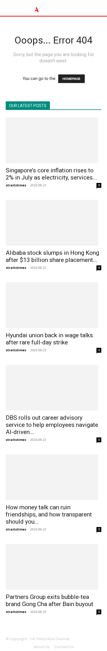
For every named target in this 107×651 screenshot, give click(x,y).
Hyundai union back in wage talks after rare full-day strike (49, 339)
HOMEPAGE (71, 79)
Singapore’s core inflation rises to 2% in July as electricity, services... (51, 174)
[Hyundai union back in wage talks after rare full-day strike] (53, 305)
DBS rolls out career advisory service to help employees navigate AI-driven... (52, 424)
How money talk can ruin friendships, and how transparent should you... (49, 514)
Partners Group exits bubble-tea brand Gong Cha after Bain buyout (49, 600)
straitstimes (16, 185)
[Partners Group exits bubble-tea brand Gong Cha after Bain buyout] (53, 567)
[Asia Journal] (53, 7)
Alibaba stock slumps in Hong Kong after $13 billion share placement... (52, 256)
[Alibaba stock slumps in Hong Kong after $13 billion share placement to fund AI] (53, 223)
